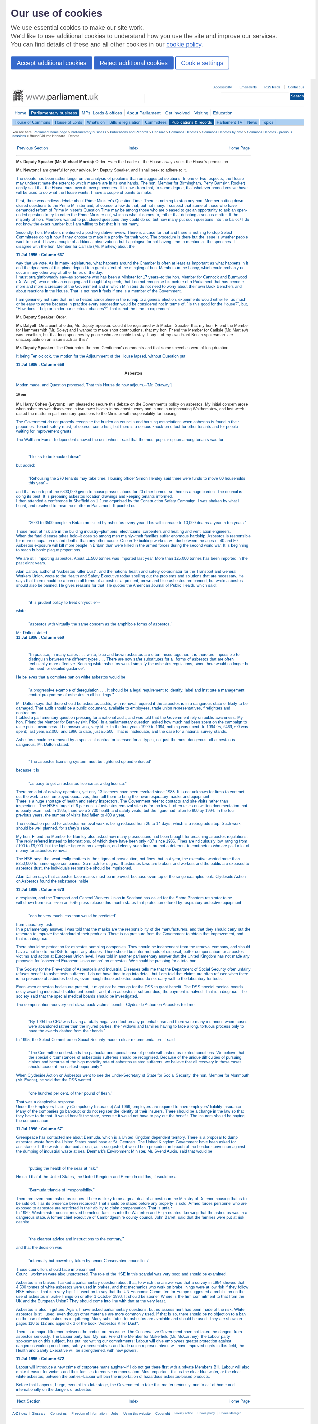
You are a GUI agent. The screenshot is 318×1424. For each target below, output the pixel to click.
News (252, 122)
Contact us (296, 87)
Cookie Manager (230, 1413)
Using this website (137, 1413)
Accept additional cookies (51, 63)
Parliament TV (230, 122)
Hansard (158, 132)
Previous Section (32, 148)
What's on (96, 122)
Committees (156, 122)
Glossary (39, 1413)
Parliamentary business (54, 112)
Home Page (239, 148)
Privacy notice (184, 1413)
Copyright (162, 1413)
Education (223, 112)
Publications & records (191, 122)
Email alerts (248, 87)
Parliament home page (50, 132)
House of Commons (32, 122)
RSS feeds (272, 87)
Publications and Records (129, 132)
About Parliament (144, 112)
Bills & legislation (124, 122)
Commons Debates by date (222, 132)
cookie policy (183, 44)
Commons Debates (183, 132)
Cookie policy (206, 1413)
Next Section (28, 1401)
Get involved (177, 112)
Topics (268, 122)
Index (134, 148)
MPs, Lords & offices (102, 112)
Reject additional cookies (134, 63)
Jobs (115, 1413)
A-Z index (19, 1413)
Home (20, 112)
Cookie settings (202, 63)
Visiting (201, 112)
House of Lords (68, 122)
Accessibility (222, 87)
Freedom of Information (89, 1413)
